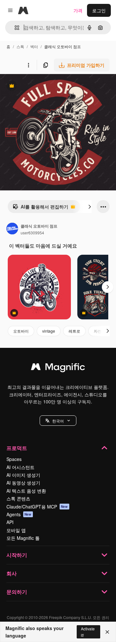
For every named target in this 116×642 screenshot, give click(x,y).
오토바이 (21, 331)
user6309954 (32, 232)
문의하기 (16, 591)
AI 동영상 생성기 (23, 482)
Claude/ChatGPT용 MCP (37, 506)
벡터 (34, 46)
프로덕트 (16, 448)
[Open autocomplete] (14, 27)
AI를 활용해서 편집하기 (40, 208)
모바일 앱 (16, 530)
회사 (11, 573)
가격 (77, 10)
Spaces (14, 459)
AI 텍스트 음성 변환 (26, 490)
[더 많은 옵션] (28, 65)
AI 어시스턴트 (20, 467)
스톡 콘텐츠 (18, 498)
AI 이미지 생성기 (23, 475)
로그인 (99, 10)
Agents (19, 514)
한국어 (58, 420)
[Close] (107, 632)
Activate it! (88, 631)
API (10, 522)
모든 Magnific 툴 (23, 538)
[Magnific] (58, 368)
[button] (58, 420)
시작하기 (16, 555)
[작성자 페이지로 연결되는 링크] (12, 229)
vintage (48, 331)
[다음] (89, 206)
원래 (37, 86)
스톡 (20, 46)
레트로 (74, 331)
